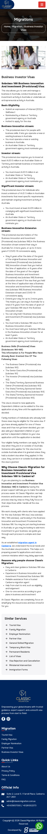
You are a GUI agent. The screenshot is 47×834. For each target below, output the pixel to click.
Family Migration (9, 739)
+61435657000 (14, 805)
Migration (17, 26)
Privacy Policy (8, 771)
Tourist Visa (7, 735)
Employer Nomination (11, 743)
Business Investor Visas (12, 752)
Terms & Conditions (11, 775)
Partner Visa (7, 747)
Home (7, 26)
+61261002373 (29, 805)
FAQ (4, 779)
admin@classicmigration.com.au (21, 801)
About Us (6, 766)
